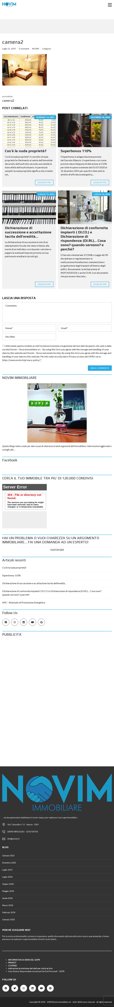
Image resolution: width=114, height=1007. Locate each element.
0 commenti (24, 49)
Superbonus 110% (76, 151)
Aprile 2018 (7, 898)
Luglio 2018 (7, 877)
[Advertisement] (57, 661)
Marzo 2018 (7, 905)
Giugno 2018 (8, 884)
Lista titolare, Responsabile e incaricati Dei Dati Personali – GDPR (36, 971)
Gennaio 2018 (8, 919)
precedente (8, 98)
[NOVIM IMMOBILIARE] (57, 412)
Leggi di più (44, 182)
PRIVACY (12, 962)
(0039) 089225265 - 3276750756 (22, 831)
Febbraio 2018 (8, 912)
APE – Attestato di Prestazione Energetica (23, 602)
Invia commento (99, 368)
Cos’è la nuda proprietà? (25, 151)
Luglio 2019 (7, 870)
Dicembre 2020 (9, 863)
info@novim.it (13, 839)
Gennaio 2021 (8, 855)
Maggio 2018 (8, 891)
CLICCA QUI (57, 549)
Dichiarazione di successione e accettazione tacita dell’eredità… (28, 232)
